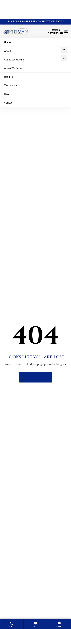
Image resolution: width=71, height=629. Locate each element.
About (7, 51)
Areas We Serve (13, 68)
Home (7, 42)
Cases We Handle (14, 59)
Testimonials (11, 85)
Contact (9, 102)
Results (8, 76)
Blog (6, 94)
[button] (64, 50)
